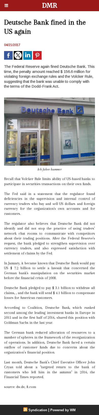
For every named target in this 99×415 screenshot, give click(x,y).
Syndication (37, 410)
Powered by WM (63, 410)
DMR (49, 5)
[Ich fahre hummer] (49, 100)
